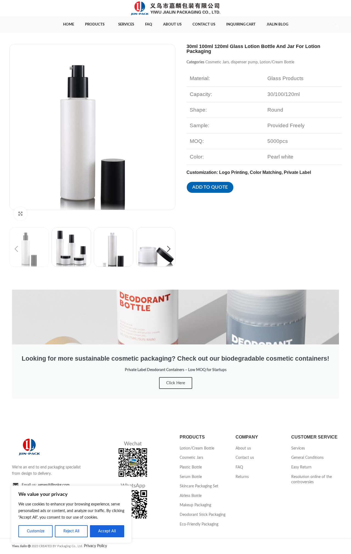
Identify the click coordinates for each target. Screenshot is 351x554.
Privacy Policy (95, 546)
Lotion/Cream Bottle (277, 62)
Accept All (107, 531)
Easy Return (301, 467)
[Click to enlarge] (20, 214)
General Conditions (307, 458)
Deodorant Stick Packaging (202, 515)
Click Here (175, 383)
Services (298, 448)
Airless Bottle (191, 496)
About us (243, 448)
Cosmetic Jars (217, 62)
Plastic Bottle (191, 467)
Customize (35, 531)
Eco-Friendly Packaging (199, 524)
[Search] (336, 24)
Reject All (71, 531)
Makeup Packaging (195, 505)
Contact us (245, 458)
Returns (242, 477)
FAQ (239, 467)
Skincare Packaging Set (199, 486)
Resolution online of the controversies (311, 479)
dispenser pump (244, 62)
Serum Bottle (191, 477)
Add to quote (210, 187)
